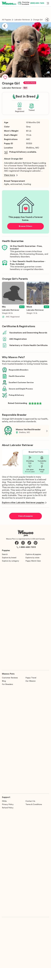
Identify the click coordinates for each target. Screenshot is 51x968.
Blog (4, 681)
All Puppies (6, 20)
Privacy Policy (7, 804)
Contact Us (30, 801)
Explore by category (10, 561)
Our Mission (31, 681)
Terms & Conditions (34, 804)
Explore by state (32, 558)
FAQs (4, 801)
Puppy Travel (31, 678)
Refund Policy (7, 808)
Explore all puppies (33, 554)
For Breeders (7, 684)
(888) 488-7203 (37, 3)
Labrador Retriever (22, 20)
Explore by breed (9, 558)
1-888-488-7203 (27, 547)
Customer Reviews (10, 678)
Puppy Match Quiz (33, 561)
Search (5, 554)
